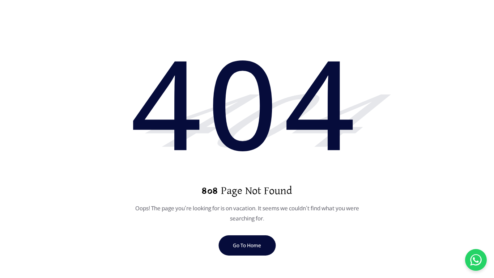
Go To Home (247, 245)
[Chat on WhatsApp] (476, 260)
